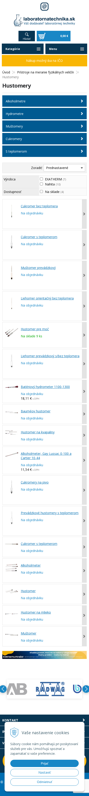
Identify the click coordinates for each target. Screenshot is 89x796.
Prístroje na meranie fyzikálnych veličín (45, 72)
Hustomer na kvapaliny (38, 432)
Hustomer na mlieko (36, 612)
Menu (53, 49)
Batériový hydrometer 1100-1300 (45, 387)
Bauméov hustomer (35, 411)
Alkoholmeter (31, 565)
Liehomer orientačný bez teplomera (47, 298)
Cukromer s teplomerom (39, 237)
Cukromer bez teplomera (39, 206)
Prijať (44, 763)
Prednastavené (57, 168)
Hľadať (27, 38)
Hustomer (28, 591)
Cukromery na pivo (35, 482)
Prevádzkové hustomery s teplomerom (50, 513)
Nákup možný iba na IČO (44, 60)
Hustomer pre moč (35, 329)
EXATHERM (55, 179)
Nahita (52, 184)
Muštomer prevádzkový (38, 267)
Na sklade (54, 192)
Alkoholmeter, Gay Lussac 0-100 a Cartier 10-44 (46, 455)
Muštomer (28, 633)
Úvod (6, 72)
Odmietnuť (44, 782)
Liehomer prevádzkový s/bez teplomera (50, 356)
